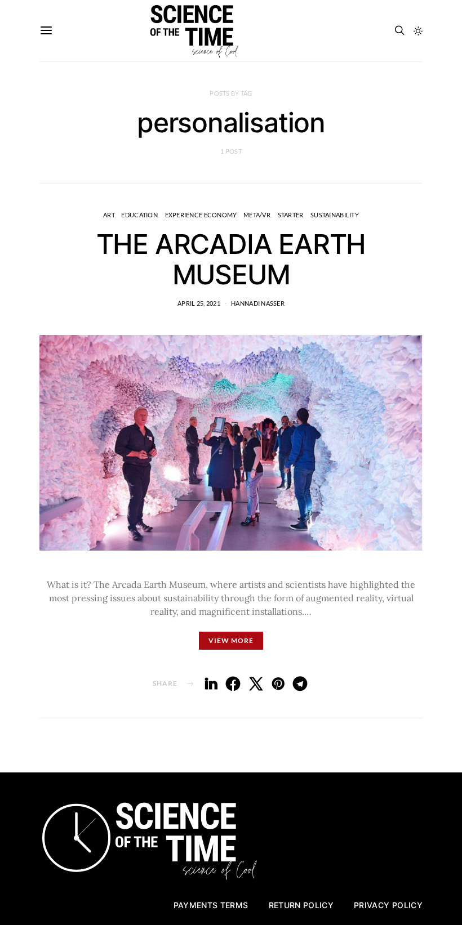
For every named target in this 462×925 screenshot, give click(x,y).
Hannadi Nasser (258, 303)
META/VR (256, 214)
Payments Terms (211, 905)
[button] (418, 30)
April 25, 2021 (198, 303)
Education (139, 214)
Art (108, 214)
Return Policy (301, 905)
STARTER (291, 214)
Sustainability (334, 214)
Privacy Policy (388, 905)
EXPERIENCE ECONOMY (201, 214)
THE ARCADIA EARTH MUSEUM (231, 259)
